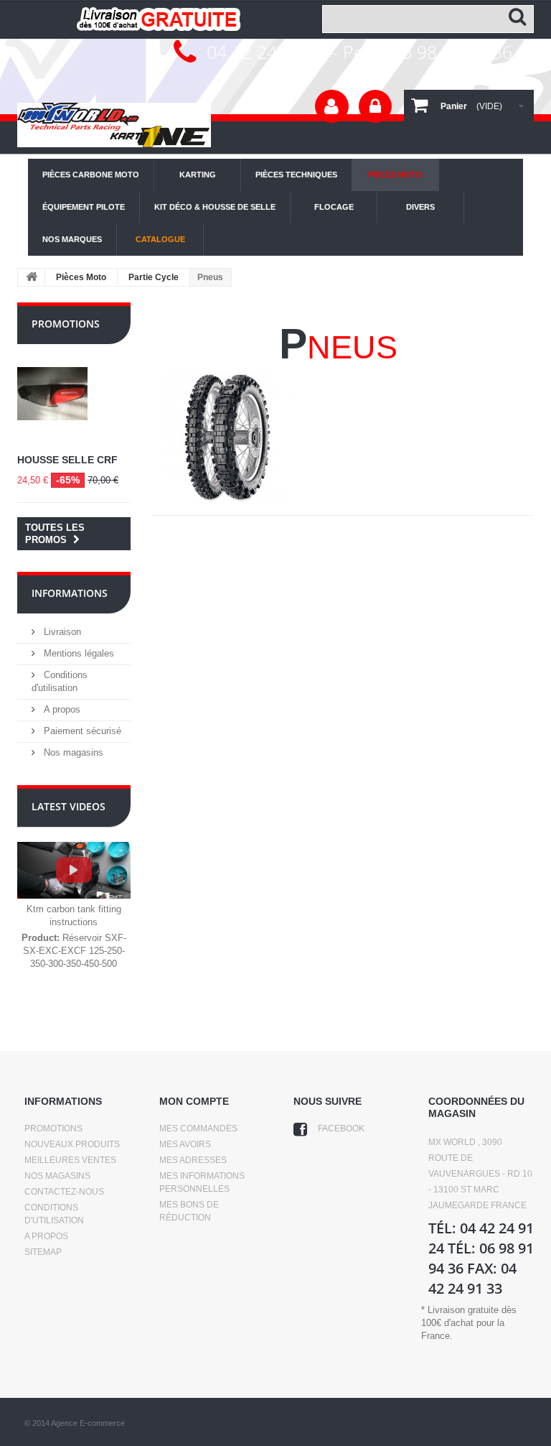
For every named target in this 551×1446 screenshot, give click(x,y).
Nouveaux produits (72, 1144)
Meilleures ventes (70, 1160)
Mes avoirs (185, 1144)
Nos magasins (72, 752)
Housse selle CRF (67, 459)
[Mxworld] (114, 124)
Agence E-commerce (88, 1423)
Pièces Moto (81, 277)
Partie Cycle (153, 277)
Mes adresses (193, 1160)
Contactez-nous (64, 1192)
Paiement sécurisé (81, 731)
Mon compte (194, 1101)
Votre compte (332, 106)
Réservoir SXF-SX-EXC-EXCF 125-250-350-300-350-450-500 (74, 950)
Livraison (61, 631)
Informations (70, 593)
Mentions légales (77, 653)
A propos (60, 709)
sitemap (43, 1252)
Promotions (66, 323)
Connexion (375, 106)
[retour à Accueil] (31, 277)
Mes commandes (198, 1128)
